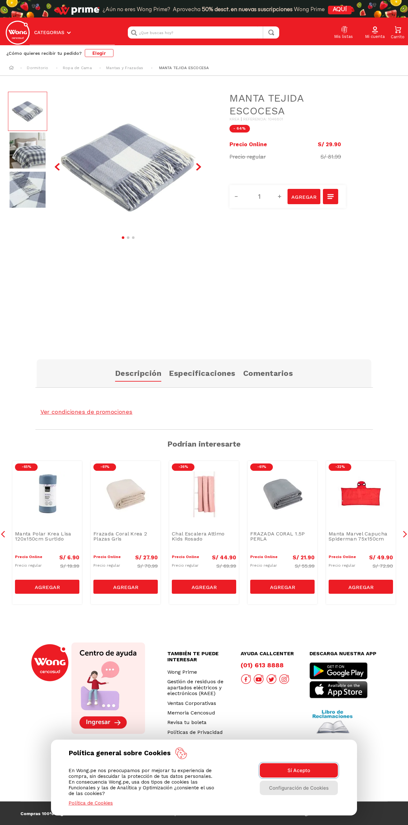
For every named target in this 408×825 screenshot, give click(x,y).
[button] (375, 32)
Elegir (99, 53)
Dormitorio (37, 68)
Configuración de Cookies (299, 788)
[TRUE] (47, 587)
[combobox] (203, 32)
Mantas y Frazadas (124, 68)
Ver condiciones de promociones (86, 411)
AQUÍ (340, 10)
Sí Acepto (299, 770)
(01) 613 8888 (262, 665)
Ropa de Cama (77, 68)
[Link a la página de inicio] (11, 68)
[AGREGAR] (304, 196)
